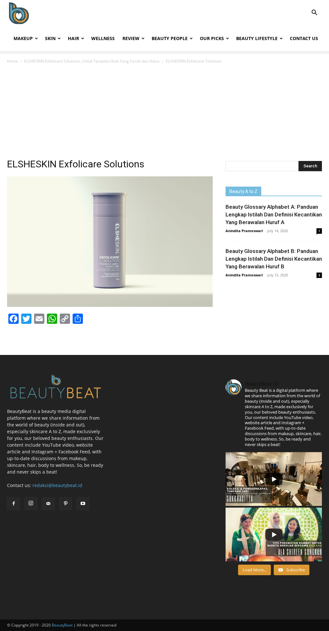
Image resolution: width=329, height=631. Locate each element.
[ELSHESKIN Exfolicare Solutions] (110, 305)
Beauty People (170, 38)
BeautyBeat (62, 625)
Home (12, 61)
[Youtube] (82, 503)
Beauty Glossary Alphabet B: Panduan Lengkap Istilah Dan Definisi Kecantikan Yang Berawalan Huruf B (274, 259)
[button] (314, 13)
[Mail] (48, 503)
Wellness (103, 38)
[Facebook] (13, 503)
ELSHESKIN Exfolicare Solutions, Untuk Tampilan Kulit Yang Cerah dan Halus (92, 61)
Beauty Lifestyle (257, 38)
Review (130, 38)
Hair (73, 38)
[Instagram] (30, 503)
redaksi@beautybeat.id (57, 485)
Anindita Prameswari (244, 230)
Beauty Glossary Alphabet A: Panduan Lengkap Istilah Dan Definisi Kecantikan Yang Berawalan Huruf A (274, 214)
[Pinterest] (65, 503)
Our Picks (212, 38)
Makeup (23, 38)
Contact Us (304, 38)
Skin (50, 38)
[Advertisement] (164, 113)
